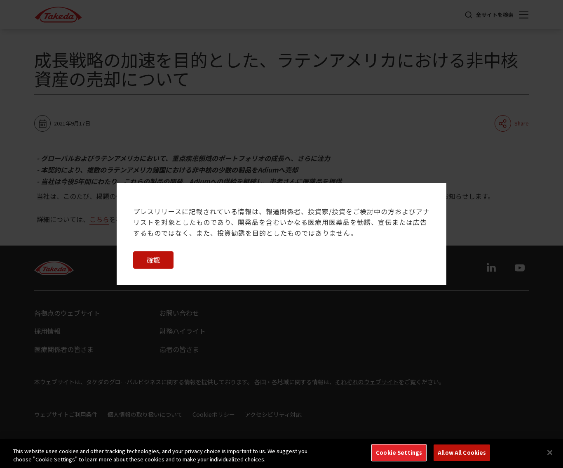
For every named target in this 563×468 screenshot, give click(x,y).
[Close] (550, 452)
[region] (281, 453)
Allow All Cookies (462, 452)
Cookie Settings (399, 452)
